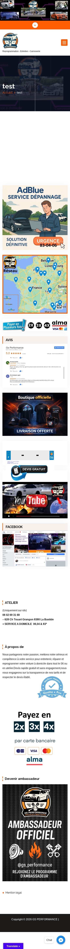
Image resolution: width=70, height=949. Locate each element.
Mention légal (13, 892)
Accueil (7, 92)
